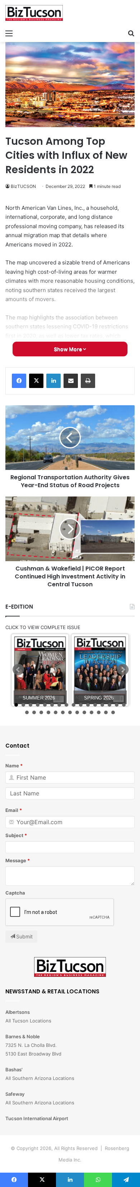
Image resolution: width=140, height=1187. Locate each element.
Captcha (15, 893)
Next (123, 669)
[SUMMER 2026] (40, 670)
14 (109, 705)
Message (15, 860)
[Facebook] (19, 381)
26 (91, 712)
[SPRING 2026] (100, 670)
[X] (36, 381)
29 (113, 712)
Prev (18, 669)
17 (27, 712)
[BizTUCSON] (34, 13)
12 (95, 705)
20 (48, 712)
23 (70, 712)
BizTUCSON (23, 186)
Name (12, 765)
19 (41, 712)
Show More (68, 349)
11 (88, 705)
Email (11, 810)
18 (34, 712)
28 (106, 712)
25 (84, 712)
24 (77, 712)
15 (116, 705)
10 (81, 705)
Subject (14, 835)
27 (99, 712)
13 (102, 705)
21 (55, 712)
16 (124, 705)
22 (63, 712)
